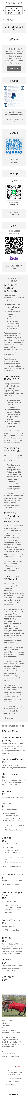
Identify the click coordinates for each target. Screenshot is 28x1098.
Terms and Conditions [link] (14, 1084)
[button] (4, 10)
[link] (14, 10)
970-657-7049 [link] (14, 2)
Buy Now (14, 68)
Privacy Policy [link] (14, 1081)
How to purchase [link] (14, 1078)
